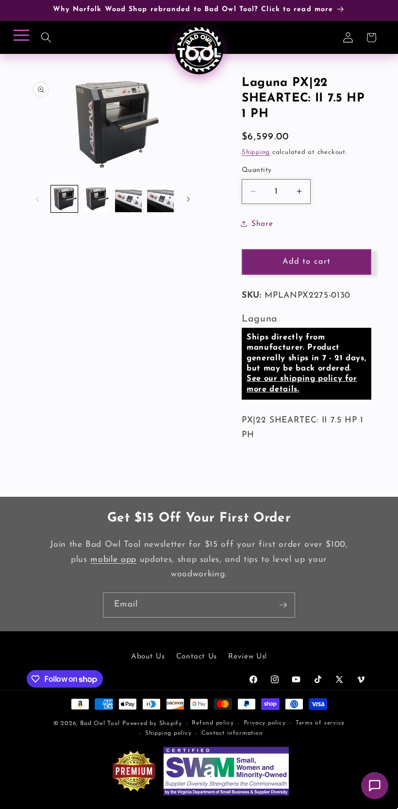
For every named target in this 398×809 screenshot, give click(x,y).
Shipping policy (168, 733)
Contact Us (196, 656)
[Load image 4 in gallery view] (160, 198)
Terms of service (320, 723)
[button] (45, 37)
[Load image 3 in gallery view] (128, 198)
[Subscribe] (283, 605)
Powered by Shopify (152, 723)
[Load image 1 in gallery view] (64, 198)
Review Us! (247, 656)
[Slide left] (37, 199)
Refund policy (212, 723)
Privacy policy (265, 723)
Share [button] (262, 224)
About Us (148, 656)
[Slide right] (188, 199)
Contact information (232, 733)
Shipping (256, 152)
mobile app (113, 560)
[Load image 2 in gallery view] (96, 198)
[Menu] (19, 38)
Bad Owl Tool (100, 723)
